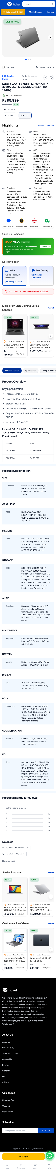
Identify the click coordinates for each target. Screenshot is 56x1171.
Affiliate (5, 1082)
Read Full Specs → (46, 125)
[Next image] (50, 37)
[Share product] (45, 77)
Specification (30, 370)
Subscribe (46, 1130)
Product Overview (12, 370)
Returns (5, 1065)
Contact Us (7, 1059)
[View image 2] (28, 59)
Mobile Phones (35, 12)
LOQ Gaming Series (8, 77)
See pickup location (13, 282)
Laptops (50, 12)
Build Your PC (14, 12)
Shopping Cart (8, 1100)
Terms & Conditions (10, 1053)
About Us (6, 1042)
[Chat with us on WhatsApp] (50, 1155)
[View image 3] (30, 59)
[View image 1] (26, 60)
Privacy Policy (8, 1048)
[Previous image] (5, 37)
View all (51, 308)
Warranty (6, 1071)
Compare (6, 1106)
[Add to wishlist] (51, 77)
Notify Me (24, 1156)
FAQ (4, 1076)
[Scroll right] (51, 336)
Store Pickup (7, 1111)
